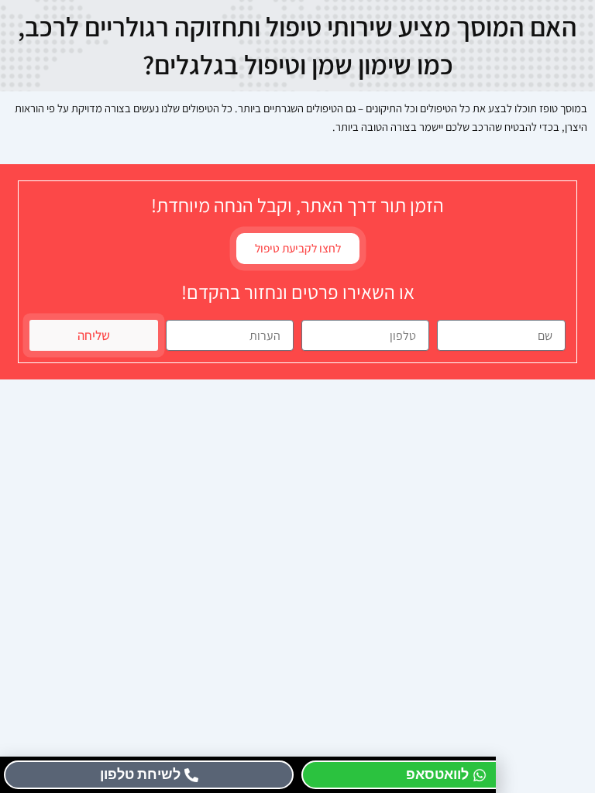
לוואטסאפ (437, 774)
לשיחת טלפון (140, 774)
